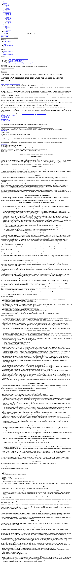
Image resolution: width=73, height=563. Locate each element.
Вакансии (8, 30)
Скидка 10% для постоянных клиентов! (18, 59)
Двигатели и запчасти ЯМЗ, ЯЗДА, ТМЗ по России (33, 114)
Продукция (6, 4)
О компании (6, 26)
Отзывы (8, 28)
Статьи (5, 44)
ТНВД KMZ (9, 23)
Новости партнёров (8, 45)
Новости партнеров (15, 84)
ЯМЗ (7, 5)
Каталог (5, 3)
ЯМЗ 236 (8, 13)
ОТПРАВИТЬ (4, 130)
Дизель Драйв (4, 33)
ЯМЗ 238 (8, 14)
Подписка (8, 27)
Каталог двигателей (8, 51)
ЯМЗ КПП (8, 19)
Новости (5, 25)
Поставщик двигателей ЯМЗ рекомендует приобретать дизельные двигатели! (28, 62)
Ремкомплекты (7, 12)
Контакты (5, 31)
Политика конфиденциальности (8, 115)
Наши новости (7, 41)
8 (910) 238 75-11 (5, 35)
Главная (5, 1)
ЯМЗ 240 (8, 16)
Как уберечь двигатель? (15, 61)
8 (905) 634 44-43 (5, 36)
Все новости (6, 46)
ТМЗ (7, 7)
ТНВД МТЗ (9, 22)
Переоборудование (8, 10)
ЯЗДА (7, 8)
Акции (8, 9)
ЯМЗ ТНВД (9, 21)
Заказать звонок (4, 119)
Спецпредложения (7, 42)
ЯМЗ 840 (8, 18)
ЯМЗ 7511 (8, 17)
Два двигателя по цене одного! (16, 60)
